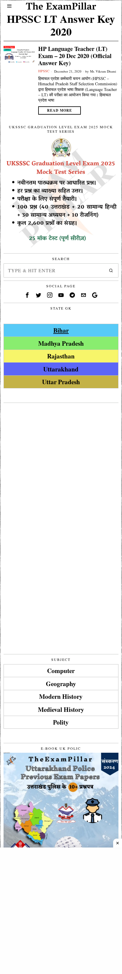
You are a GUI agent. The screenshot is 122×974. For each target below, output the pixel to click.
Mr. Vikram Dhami (103, 71)
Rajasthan (61, 356)
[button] (111, 270)
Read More (59, 110)
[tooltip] (27, 295)
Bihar (61, 330)
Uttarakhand (60, 369)
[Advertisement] (61, 467)
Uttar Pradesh (61, 381)
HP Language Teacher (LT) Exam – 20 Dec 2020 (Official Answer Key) (75, 56)
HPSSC (43, 70)
